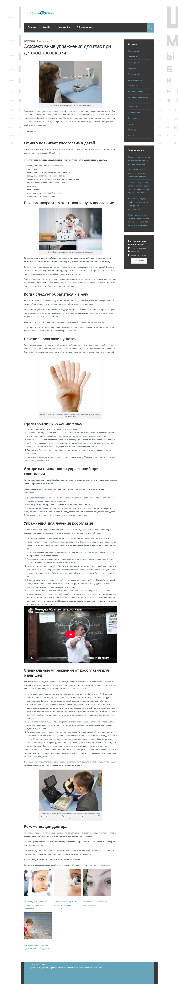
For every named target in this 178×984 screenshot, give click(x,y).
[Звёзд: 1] (25, 41)
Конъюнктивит (134, 112)
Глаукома (132, 68)
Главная (32, 27)
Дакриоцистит (134, 74)
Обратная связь (85, 27)
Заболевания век (135, 91)
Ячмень (131, 136)
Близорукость (134, 62)
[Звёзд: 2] (27, 41)
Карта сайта (64, 27)
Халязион (132, 130)
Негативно (134, 252)
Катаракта (132, 106)
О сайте (47, 27)
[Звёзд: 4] (32, 41)
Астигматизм (133, 51)
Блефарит (132, 57)
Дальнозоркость (135, 80)
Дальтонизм (133, 85)
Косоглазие (133, 118)
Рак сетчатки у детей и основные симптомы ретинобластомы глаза (139, 173)
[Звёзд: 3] (30, 41)
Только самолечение (138, 255)
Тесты (130, 124)
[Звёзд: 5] (34, 41)
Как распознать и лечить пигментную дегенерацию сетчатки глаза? (139, 160)
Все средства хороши (139, 248)
